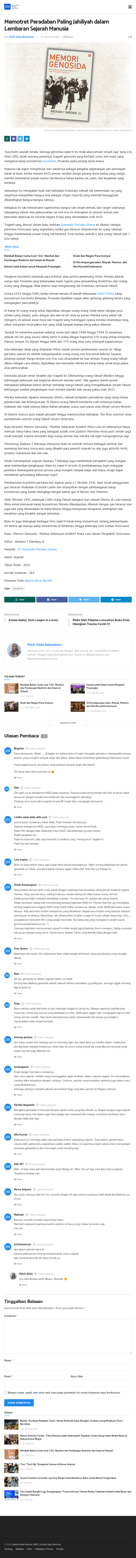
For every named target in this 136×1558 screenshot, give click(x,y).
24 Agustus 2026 (30, 1429)
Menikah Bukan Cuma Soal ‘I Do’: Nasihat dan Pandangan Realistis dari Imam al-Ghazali (31, 258)
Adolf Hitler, (105, 293)
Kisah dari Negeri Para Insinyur (92, 256)
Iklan (29, 1549)
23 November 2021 (50, 36)
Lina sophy (21, 859)
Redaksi (20, 1549)
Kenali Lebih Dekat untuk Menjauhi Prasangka (32, 266)
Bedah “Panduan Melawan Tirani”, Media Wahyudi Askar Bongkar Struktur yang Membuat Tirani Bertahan (71, 1422)
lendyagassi (21, 1067)
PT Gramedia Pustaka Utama (37, 549)
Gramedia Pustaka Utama (78, 225)
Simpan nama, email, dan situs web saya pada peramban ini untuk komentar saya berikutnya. (64, 1392)
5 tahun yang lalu (37, 748)
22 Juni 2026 (28, 1443)
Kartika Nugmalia (24, 1105)
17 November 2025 (97, 711)
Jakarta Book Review (38, 580)
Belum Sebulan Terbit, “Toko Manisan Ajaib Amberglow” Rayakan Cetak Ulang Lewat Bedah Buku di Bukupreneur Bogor (73, 1437)
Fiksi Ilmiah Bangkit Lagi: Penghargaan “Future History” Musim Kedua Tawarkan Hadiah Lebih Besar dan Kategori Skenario (75, 1493)
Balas (19, 777)
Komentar (11, 1316)
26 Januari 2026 (96, 693)
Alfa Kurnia (20, 1134)
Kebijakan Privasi (44, 1549)
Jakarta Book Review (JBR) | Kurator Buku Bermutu (36, 1544)
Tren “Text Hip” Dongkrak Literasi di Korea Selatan (47, 1464)
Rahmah (19, 1214)
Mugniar (19, 748)
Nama (8, 1360)
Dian (16, 973)
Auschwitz (49, 161)
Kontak (60, 1549)
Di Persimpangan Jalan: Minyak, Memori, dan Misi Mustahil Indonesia (100, 264)
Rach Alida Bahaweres (22, 36)
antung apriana (23, 1037)
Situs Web (77, 1376)
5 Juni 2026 (27, 1500)
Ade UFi (19, 1164)
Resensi (68, 36)
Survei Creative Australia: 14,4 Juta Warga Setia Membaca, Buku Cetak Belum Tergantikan (68, 1478)
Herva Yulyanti (22, 1189)
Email (8, 1376)
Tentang (8, 1549)
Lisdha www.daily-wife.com (30, 817)
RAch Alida (26, 1273)
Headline (18, 588)
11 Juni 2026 (28, 1469)
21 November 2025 (31, 707)
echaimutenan (22, 1244)
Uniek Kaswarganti (25, 884)
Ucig (16, 1003)
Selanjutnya (68, 722)
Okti (16, 787)
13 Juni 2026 (28, 696)
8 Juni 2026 (27, 1482)
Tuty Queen (21, 948)
